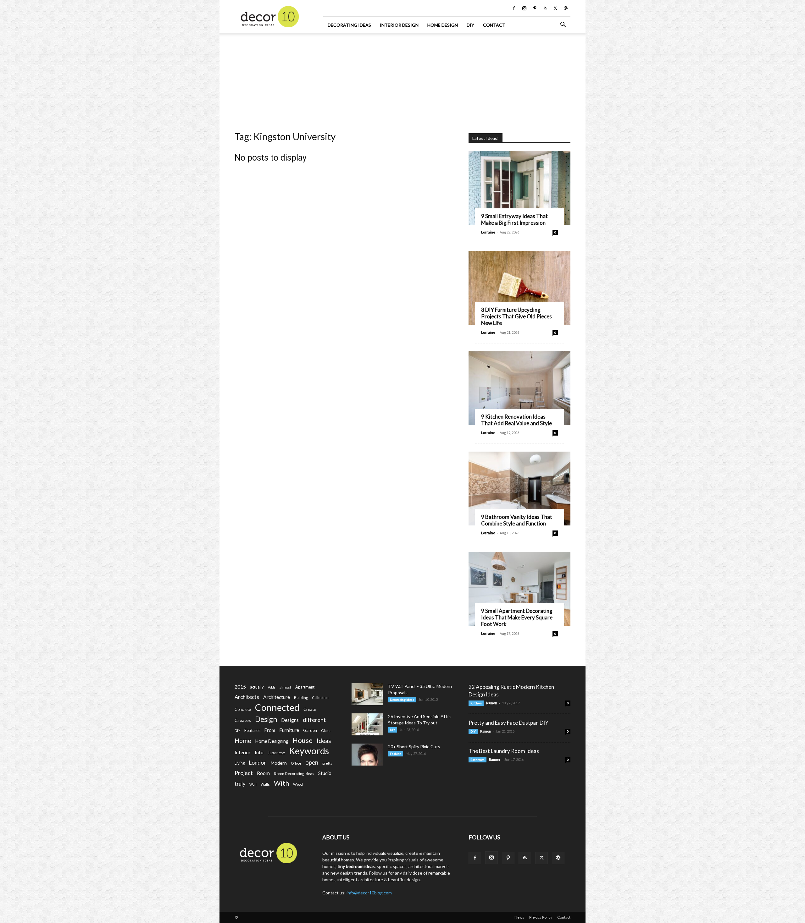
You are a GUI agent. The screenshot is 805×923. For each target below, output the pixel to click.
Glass (325, 730)
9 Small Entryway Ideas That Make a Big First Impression (514, 219)
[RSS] (545, 8)
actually (257, 687)
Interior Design (399, 25)
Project (244, 773)
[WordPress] (565, 8)
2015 (240, 687)
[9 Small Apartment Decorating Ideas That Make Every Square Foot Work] (519, 589)
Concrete (243, 709)
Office (296, 763)
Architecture (276, 697)
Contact (494, 25)
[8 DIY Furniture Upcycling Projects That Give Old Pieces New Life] (519, 288)
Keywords (309, 751)
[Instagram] (524, 8)
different (314, 720)
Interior (243, 752)
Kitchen (476, 703)
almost (285, 687)
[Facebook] (514, 8)
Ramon (491, 703)
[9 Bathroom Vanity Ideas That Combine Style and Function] (519, 488)
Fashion (395, 753)
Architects (247, 697)
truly (240, 784)
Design (266, 719)
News (519, 917)
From (269, 730)
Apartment (304, 687)
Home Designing (271, 741)
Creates (243, 720)
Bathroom (477, 759)
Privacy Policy (540, 917)
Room (263, 773)
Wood (298, 784)
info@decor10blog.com (369, 892)
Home (243, 740)
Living (240, 763)
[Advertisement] (402, 80)
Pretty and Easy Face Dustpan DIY (508, 722)
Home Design (442, 25)
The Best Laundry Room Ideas (504, 751)
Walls (265, 784)
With (281, 783)
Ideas (324, 741)
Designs (290, 720)
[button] (562, 25)
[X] (555, 8)
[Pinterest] (534, 8)
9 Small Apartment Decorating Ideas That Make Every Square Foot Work (516, 617)
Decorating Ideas (349, 25)
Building (301, 697)
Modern (279, 763)
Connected (277, 707)
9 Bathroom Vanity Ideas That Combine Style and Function (516, 520)
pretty (327, 763)
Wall (253, 784)
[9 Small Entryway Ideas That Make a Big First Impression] (519, 188)
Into (259, 752)
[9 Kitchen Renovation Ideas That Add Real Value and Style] (519, 388)
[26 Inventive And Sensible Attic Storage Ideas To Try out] (367, 724)
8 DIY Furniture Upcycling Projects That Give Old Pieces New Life (516, 316)
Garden (310, 730)
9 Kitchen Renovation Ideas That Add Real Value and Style (516, 419)
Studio (324, 773)
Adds (271, 687)
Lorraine (488, 232)
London (258, 762)
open (311, 762)
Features (252, 730)
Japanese (276, 752)
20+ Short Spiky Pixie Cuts (414, 746)
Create (309, 709)
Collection (320, 697)
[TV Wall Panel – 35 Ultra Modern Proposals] (367, 694)
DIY (470, 25)
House (302, 740)
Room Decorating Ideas (294, 773)
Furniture (289, 730)
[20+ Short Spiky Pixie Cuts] (367, 755)
